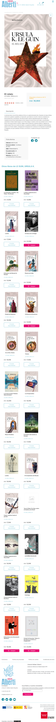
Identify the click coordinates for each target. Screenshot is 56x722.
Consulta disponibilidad (11, 204)
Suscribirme (28, 694)
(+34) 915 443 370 (6, 691)
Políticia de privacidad (18, 659)
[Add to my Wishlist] (51, 15)
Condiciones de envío (48, 659)
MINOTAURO (14, 142)
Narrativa (9, 12)
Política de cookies (33, 659)
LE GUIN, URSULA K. (8, 196)
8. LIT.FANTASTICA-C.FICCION (17, 12)
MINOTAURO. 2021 (9, 98)
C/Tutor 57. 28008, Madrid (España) (10, 687)
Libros (5, 12)
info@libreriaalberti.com (7, 694)
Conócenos (5, 659)
